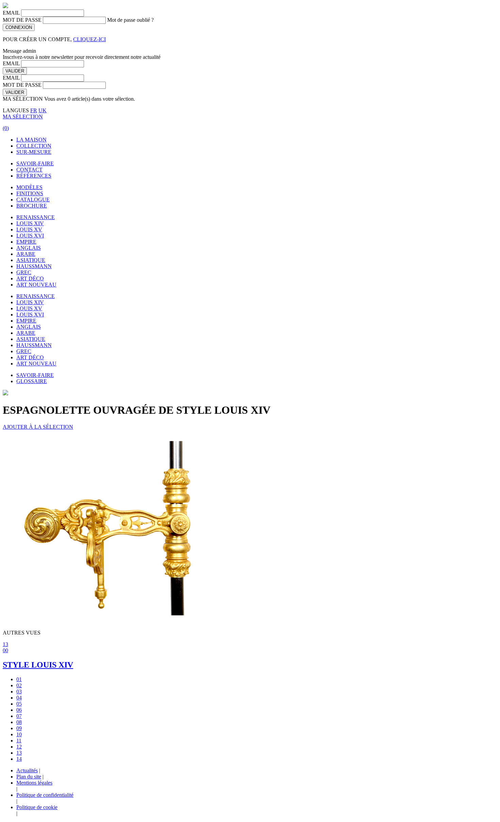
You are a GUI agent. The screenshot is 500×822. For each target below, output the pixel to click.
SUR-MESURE (33, 152)
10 (19, 734)
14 (19, 759)
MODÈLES (29, 187)
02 (19, 685)
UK (42, 110)
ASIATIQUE (30, 260)
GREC (23, 272)
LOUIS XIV (30, 223)
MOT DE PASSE (22, 20)
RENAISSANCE (35, 217)
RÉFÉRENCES (33, 176)
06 (19, 710)
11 (18, 740)
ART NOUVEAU (36, 284)
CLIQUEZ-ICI (89, 39)
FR (33, 110)
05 (19, 704)
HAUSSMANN (34, 266)
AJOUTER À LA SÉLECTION (38, 427)
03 (19, 691)
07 (19, 716)
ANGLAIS (28, 248)
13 (5, 644)
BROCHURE (31, 206)
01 (19, 679)
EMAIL (11, 13)
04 (19, 698)
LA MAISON (31, 140)
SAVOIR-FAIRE (35, 163)
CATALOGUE (33, 199)
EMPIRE (26, 242)
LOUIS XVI (30, 236)
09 (19, 728)
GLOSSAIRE (31, 381)
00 (5, 650)
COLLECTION (33, 146)
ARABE (25, 254)
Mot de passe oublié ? (130, 20)
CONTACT (29, 169)
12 (19, 747)
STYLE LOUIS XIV (38, 664)
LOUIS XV (29, 229)
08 (19, 722)
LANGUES (16, 110)
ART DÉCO (30, 278)
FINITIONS (29, 193)
